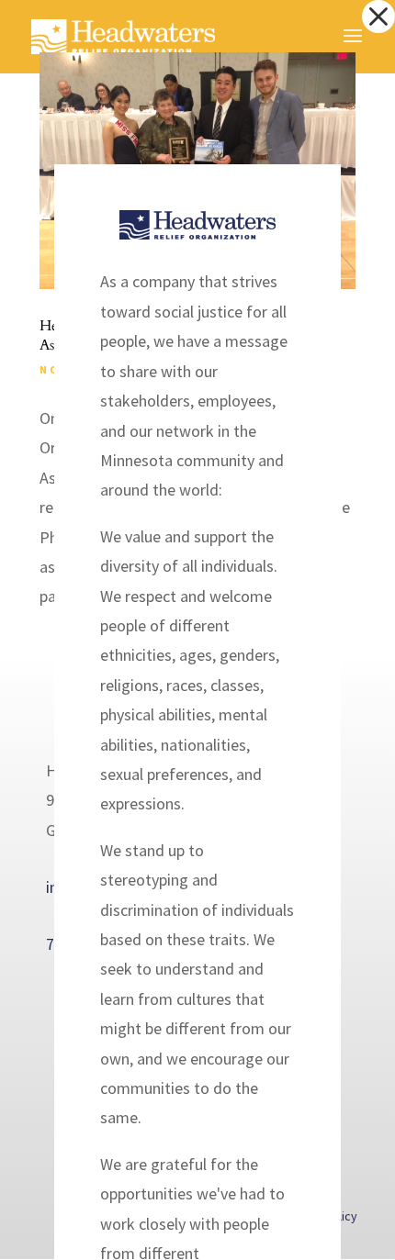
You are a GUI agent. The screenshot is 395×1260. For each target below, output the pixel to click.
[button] (378, 16)
